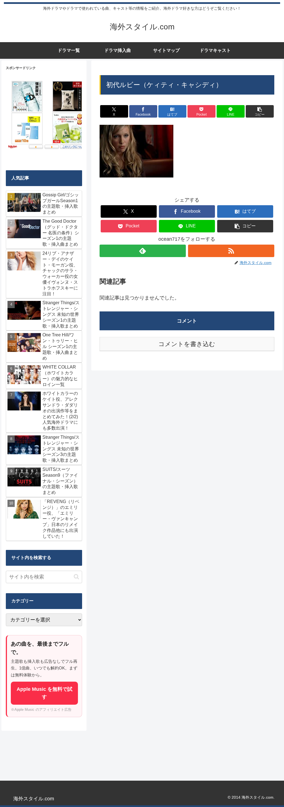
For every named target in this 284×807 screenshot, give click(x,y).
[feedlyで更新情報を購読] (143, 251)
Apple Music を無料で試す (44, 693)
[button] (260, 111)
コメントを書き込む (186, 344)
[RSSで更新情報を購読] (231, 251)
